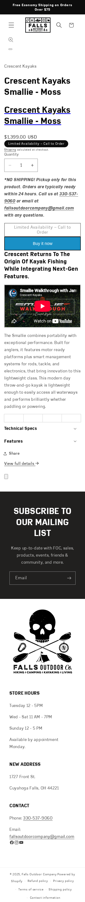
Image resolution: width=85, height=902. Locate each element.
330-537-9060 (38, 818)
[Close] (6, 476)
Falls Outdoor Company (39, 874)
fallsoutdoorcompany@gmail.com (41, 836)
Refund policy (38, 881)
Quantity (11, 154)
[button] (11, 25)
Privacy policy (63, 881)
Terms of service (30, 889)
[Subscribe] (69, 578)
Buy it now (42, 243)
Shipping (10, 149)
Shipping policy (60, 889)
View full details (19, 463)
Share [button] (14, 453)
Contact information (45, 898)
